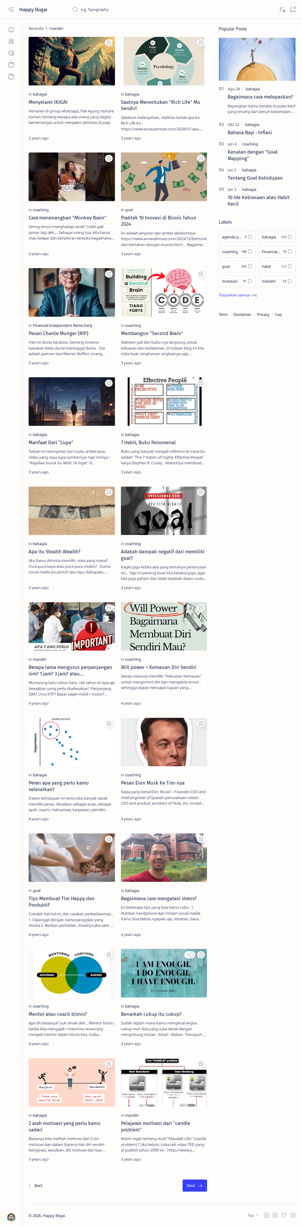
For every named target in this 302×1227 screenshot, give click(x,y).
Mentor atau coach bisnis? (58, 1014)
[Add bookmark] (108, 42)
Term (223, 314)
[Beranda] (11, 29)
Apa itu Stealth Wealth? (55, 552)
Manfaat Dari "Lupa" (51, 442)
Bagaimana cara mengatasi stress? (159, 898)
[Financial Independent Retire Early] (63, 325)
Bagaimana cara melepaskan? (260, 97)
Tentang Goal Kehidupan (255, 178)
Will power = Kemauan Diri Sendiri (158, 667)
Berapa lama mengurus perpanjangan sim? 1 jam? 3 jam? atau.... (70, 670)
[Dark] (282, 9)
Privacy (263, 314)
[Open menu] (11, 9)
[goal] (129, 210)
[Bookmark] (293, 9)
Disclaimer (242, 314)
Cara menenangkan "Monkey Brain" (67, 218)
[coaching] (41, 210)
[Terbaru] (35, 1186)
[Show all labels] (238, 295)
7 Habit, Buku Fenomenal (148, 442)
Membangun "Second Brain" (152, 333)
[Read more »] (104, 138)
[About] (11, 41)
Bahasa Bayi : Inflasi (250, 132)
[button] (189, 954)
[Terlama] (195, 1186)
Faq (278, 314)
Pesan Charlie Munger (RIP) (58, 333)
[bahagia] (40, 94)
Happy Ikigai (33, 9)
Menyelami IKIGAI (48, 102)
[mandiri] (39, 659)
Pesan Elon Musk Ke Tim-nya (153, 783)
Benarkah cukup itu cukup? (151, 1014)
